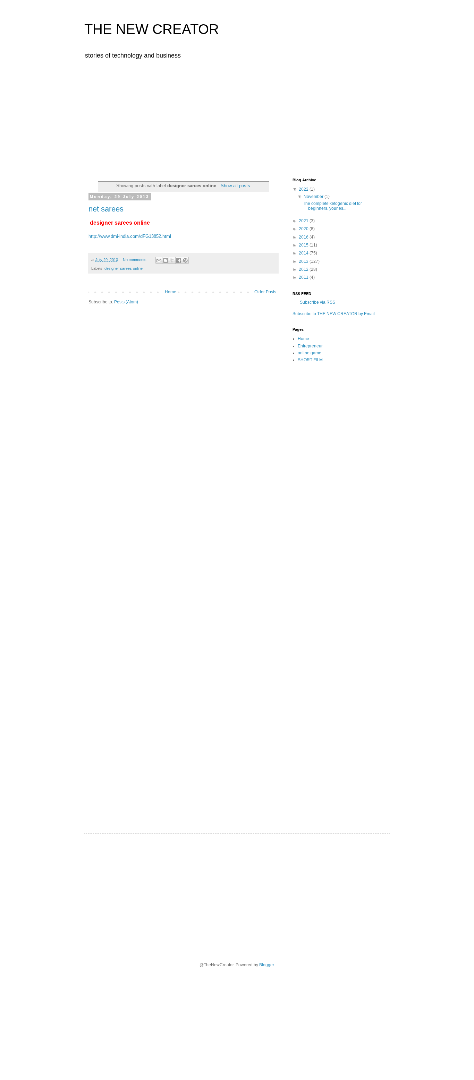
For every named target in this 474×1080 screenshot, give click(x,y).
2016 (304, 237)
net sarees (106, 209)
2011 (304, 277)
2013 (304, 261)
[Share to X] (172, 260)
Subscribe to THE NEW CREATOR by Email (334, 313)
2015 (304, 245)
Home (170, 292)
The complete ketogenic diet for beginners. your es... (332, 206)
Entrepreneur (310, 346)
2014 (304, 253)
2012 (304, 269)
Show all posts (235, 185)
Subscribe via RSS (317, 302)
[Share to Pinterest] (185, 260)
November (314, 196)
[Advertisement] (237, 117)
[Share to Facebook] (178, 260)
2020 (304, 228)
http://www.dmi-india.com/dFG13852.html (129, 236)
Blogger (266, 964)
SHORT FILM (310, 359)
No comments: (136, 260)
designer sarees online (123, 268)
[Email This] (158, 260)
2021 (304, 220)
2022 (304, 189)
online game (309, 353)
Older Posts (265, 292)
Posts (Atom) (126, 302)
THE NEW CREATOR (151, 29)
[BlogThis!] (165, 260)
